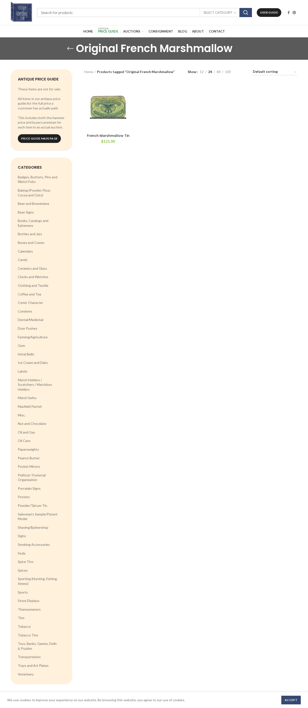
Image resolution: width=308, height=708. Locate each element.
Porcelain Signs (29, 488)
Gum (21, 345)
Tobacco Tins (28, 635)
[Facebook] (288, 12)
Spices (23, 570)
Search (245, 12)
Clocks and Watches (33, 277)
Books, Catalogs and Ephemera (33, 223)
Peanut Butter (29, 458)
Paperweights (28, 449)
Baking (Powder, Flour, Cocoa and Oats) (34, 192)
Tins (21, 618)
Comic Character (30, 303)
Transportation (29, 657)
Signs (22, 536)
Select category (218, 12)
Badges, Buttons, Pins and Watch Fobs (37, 179)
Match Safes (27, 398)
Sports (23, 592)
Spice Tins (25, 562)
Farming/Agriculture (33, 337)
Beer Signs (26, 212)
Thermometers (29, 609)
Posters (24, 497)
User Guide (269, 12)
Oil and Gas (26, 432)
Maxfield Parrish (30, 406)
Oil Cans (24, 441)
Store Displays (28, 601)
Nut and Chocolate (32, 423)
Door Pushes (27, 328)
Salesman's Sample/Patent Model (38, 516)
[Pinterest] (294, 12)
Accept (291, 700)
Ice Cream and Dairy (33, 363)
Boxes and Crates (31, 242)
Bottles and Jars (30, 234)
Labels (22, 371)
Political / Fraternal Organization (32, 477)
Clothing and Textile (33, 285)
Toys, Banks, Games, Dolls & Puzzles (37, 645)
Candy (22, 260)
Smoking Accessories (34, 544)
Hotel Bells (26, 354)
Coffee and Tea (29, 294)
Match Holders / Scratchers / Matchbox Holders (35, 384)
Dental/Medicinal (30, 320)
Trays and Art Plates (33, 665)
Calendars (25, 251)
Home (88, 72)
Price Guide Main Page (39, 138)
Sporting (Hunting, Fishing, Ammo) (38, 581)
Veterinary (26, 674)
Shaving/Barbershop (33, 527)
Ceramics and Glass (32, 268)
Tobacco (24, 626)
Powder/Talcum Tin (32, 505)
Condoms (25, 311)
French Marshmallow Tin (108, 136)
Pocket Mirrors (29, 466)
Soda (21, 553)
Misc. (22, 415)
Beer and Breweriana (33, 203)
